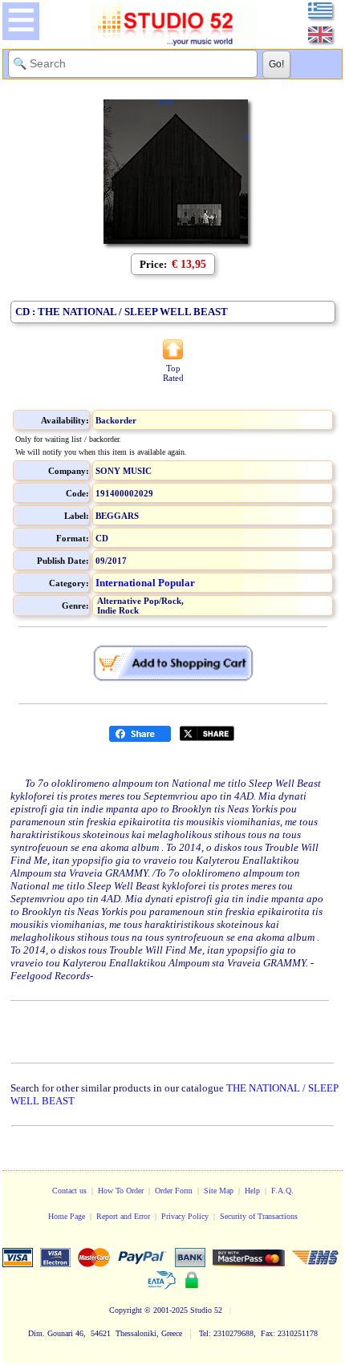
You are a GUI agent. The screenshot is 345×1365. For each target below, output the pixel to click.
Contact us (69, 1190)
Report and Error (123, 1216)
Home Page (66, 1216)
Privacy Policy (185, 1216)
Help (252, 1190)
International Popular (145, 583)
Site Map (218, 1190)
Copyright (125, 1310)
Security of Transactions (259, 1216)
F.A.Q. (282, 1190)
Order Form (174, 1190)
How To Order (121, 1190)
